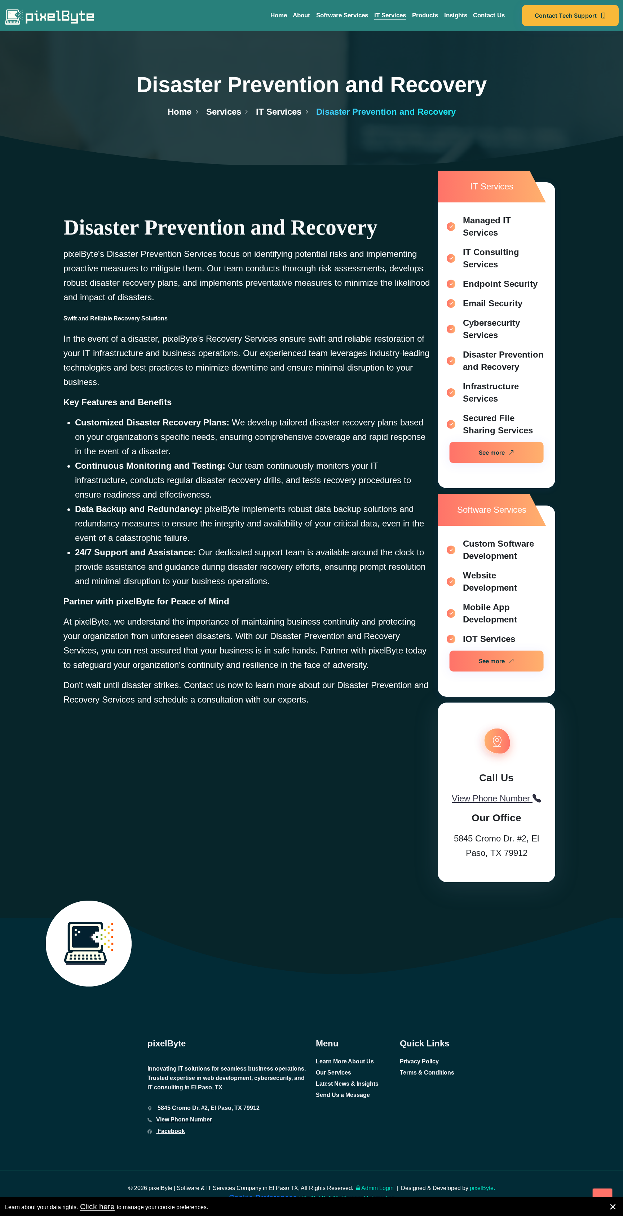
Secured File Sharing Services (498, 424)
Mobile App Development (490, 613)
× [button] (613, 1207)
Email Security (492, 303)
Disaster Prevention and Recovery (503, 361)
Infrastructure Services (491, 392)
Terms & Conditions (427, 1073)
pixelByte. (482, 1188)
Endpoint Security (500, 284)
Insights (455, 15)
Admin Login (377, 1188)
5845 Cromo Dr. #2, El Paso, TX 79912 (496, 846)
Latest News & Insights (347, 1084)
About (301, 15)
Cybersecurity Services (491, 329)
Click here (97, 1206)
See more (492, 452)
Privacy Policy (419, 1061)
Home (278, 15)
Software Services (342, 15)
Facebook (170, 1131)
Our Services (333, 1073)
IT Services (390, 15)
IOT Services (489, 639)
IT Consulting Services (491, 258)
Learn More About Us (345, 1061)
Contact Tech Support (566, 15)
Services (223, 112)
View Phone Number (184, 1119)
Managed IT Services (487, 226)
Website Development (490, 581)
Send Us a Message (343, 1095)
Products (425, 15)
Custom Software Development (498, 550)
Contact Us (489, 15)
